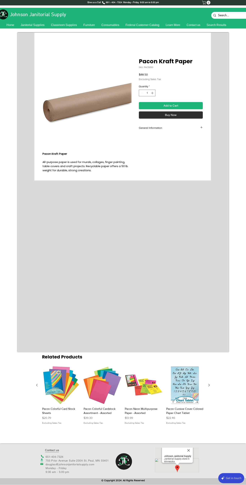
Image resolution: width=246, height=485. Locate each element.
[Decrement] (141, 94)
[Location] (41, 460)
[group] (123, 397)
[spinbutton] (147, 94)
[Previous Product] (37, 385)
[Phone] (42, 456)
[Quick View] (61, 385)
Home (46, 45)
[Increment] (152, 94)
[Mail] (41, 464)
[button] (206, 3)
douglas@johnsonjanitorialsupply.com (70, 464)
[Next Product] (209, 385)
